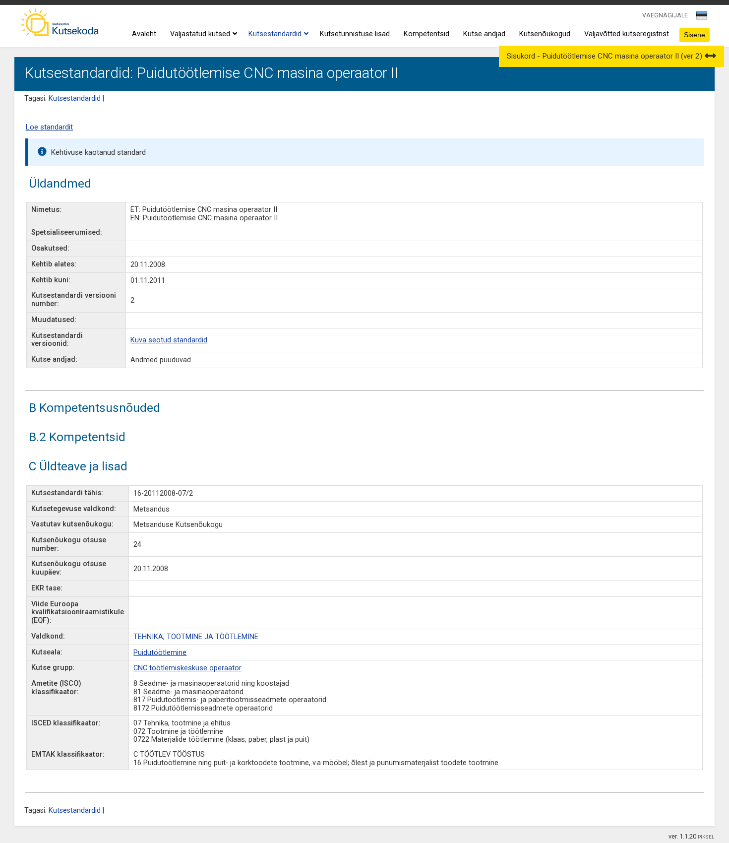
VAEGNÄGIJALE (665, 15)
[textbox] (700, 17)
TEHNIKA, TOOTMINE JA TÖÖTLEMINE (195, 637)
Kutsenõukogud (544, 34)
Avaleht (144, 34)
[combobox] (702, 18)
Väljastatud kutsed (200, 34)
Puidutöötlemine (159, 652)
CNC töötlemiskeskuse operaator (187, 668)
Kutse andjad (484, 34)
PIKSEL (706, 837)
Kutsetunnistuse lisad (355, 34)
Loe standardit (49, 127)
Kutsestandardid (275, 34)
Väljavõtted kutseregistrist (626, 34)
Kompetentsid (426, 34)
